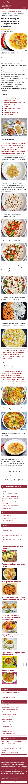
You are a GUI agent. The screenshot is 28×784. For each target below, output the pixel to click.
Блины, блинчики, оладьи (9, 501)
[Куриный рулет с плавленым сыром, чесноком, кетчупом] (9, 607)
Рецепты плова (6, 515)
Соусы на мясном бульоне (10, 707)
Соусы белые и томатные (9, 714)
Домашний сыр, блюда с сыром (11, 539)
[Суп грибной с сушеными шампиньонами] (9, 644)
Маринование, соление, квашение (12, 741)
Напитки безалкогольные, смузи (11, 692)
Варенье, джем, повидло (9, 743)
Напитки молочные (7, 695)
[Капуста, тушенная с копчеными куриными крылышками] (9, 626)
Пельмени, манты (7, 530)
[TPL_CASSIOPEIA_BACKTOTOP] (25, 664)
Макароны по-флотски (11, 582)
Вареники (5, 503)
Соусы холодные (7, 726)
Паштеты (4, 528)
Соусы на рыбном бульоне (10, 709)
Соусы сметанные (7, 716)
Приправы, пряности (8, 721)
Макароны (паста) (7, 520)
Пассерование (6, 704)
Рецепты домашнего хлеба (10, 505)
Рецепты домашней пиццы (10, 498)
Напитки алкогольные (8, 697)
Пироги (4, 489)
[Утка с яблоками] (9, 678)
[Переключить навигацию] (25, 8)
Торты (4, 491)
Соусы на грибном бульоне (10, 712)
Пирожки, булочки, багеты (10, 493)
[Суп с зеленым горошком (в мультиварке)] (9, 662)
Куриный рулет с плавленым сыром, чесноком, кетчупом (13, 598)
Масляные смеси (7, 719)
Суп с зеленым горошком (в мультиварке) (13, 653)
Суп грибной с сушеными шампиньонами (12, 636)
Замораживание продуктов (10, 752)
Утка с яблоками (8, 670)
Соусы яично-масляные (9, 733)
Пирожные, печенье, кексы (10, 496)
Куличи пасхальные (7, 508)
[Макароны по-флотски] (9, 589)
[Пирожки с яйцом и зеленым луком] (9, 573)
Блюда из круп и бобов (9, 518)
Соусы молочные (7, 731)
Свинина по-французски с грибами (12, 547)
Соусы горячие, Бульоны (9, 729)
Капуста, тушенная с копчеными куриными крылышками (11, 617)
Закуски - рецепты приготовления (12, 542)
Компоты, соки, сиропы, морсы (11, 746)
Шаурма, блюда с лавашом (10, 533)
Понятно (14, 781)
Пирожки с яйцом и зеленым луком (13, 565)
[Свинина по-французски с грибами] (9, 556)
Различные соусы (7, 724)
